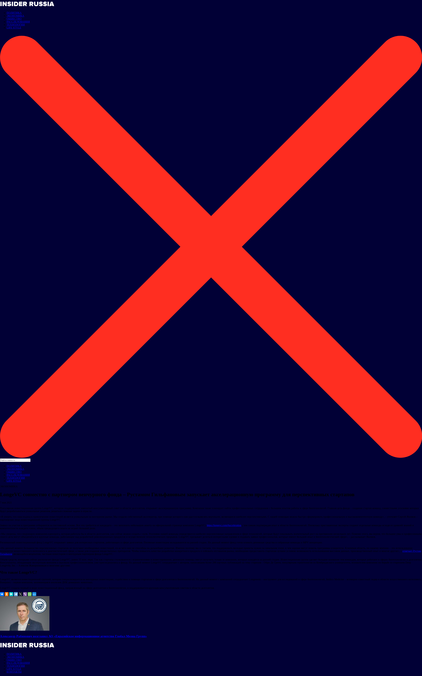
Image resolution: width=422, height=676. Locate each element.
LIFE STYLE (14, 27)
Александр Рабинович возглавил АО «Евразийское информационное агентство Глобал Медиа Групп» (73, 636)
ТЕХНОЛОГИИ (16, 24)
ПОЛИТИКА (14, 12)
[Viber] (25, 594)
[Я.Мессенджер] (11, 594)
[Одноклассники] (7, 594)
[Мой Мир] (34, 594)
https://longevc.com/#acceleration (224, 525)
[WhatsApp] (30, 594)
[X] (20, 594)
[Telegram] (16, 594)
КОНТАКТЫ (14, 671)
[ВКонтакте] (2, 594)
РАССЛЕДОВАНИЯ (18, 21)
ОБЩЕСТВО (14, 18)
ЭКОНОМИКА (15, 15)
